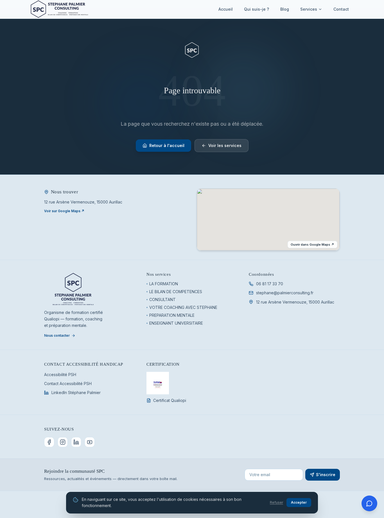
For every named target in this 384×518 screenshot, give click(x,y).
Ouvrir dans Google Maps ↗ (312, 244)
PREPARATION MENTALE (172, 315)
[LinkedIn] (76, 442)
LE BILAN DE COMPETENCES (175, 291)
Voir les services (224, 145)
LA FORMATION (163, 283)
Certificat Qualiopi (169, 400)
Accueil (225, 9)
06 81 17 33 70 (269, 283)
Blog (284, 9)
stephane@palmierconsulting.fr (284, 292)
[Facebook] (49, 442)
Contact (341, 9)
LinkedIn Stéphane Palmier (76, 392)
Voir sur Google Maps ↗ (64, 211)
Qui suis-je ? (256, 9)
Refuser (276, 502)
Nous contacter (57, 335)
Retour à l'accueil (166, 145)
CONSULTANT (162, 299)
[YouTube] (90, 442)
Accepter (299, 502)
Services (308, 9)
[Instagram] (63, 442)
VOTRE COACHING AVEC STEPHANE (183, 307)
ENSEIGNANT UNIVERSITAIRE (176, 323)
